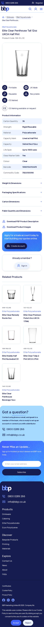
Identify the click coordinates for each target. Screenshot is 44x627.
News (4, 565)
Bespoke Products (10, 539)
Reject (28, 622)
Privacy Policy (7, 595)
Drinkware (10, 17)
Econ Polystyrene (10, 527)
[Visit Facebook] (3, 600)
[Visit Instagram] (8, 600)
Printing (5, 544)
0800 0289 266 (11, 3)
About (4, 569)
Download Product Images (19, 227)
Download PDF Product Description (23, 221)
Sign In (24, 265)
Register (39, 3)
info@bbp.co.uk (15, 435)
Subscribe (21, 472)
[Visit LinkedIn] (13, 600)
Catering (6, 518)
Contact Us (7, 561)
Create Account (18, 246)
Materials (6, 548)
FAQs (4, 574)
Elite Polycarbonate (23, 17)
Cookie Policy (7, 590)
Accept (16, 622)
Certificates (6, 586)
